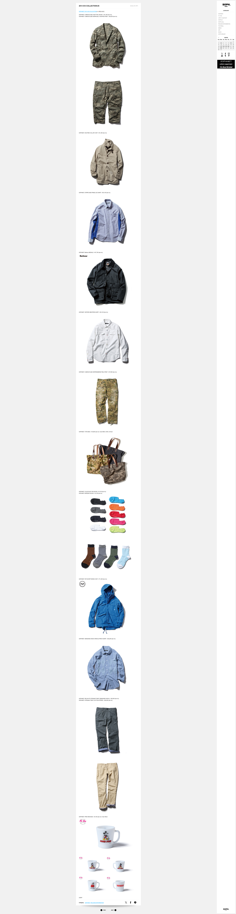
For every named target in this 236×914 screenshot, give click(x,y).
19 (226, 46)
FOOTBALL (221, 26)
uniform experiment (222, 18)
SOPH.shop (221, 22)
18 (223, 46)
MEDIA (219, 28)
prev (219, 37)
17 (221, 46)
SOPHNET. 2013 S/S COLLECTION (88, 11)
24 (221, 48)
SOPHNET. (87, 902)
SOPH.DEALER (221, 34)
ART (219, 30)
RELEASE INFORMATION (97, 902)
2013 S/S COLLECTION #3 (89, 6)
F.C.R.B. (220, 15)
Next (112, 910)
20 (228, 46)
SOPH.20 (220, 20)
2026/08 (226, 37)
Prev (104, 910)
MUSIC (220, 32)
